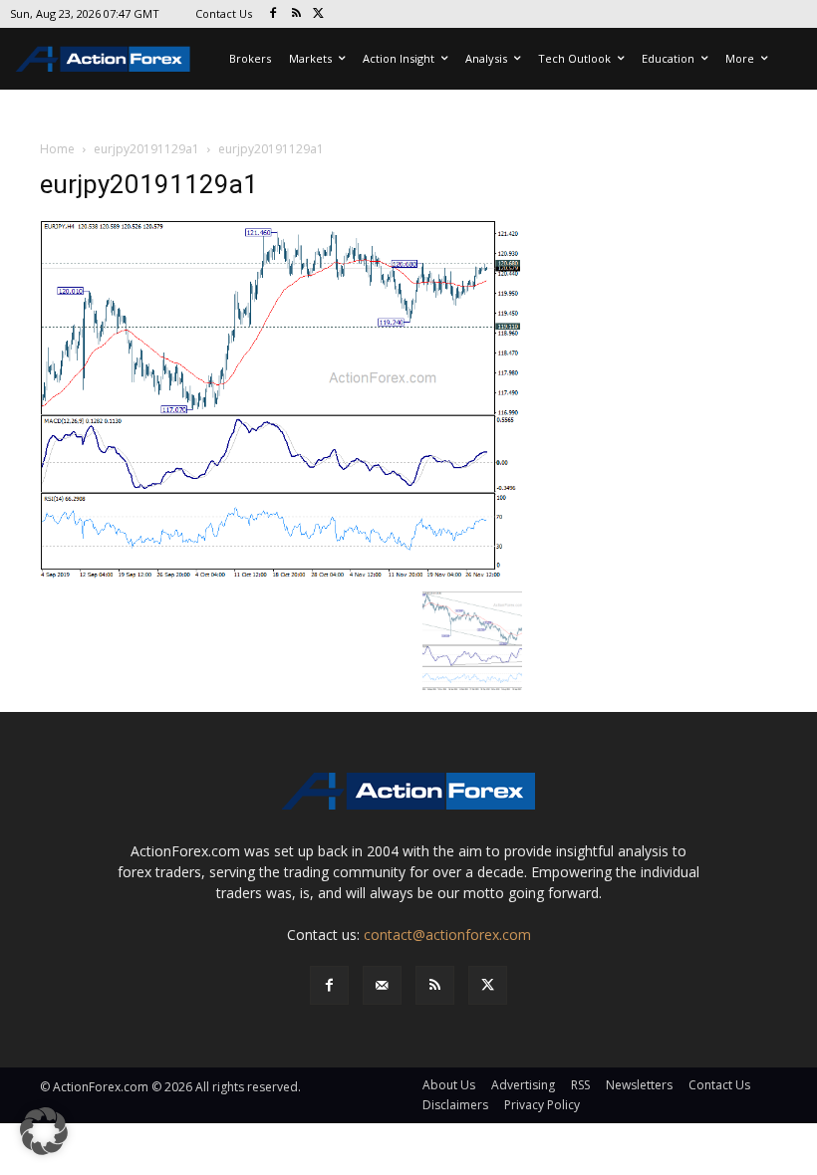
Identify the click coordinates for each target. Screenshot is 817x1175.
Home (57, 148)
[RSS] (296, 14)
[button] (44, 1131)
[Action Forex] (102, 59)
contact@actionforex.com (447, 934)
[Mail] (382, 985)
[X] (319, 14)
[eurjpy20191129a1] (281, 398)
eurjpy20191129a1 (146, 148)
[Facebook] (273, 14)
